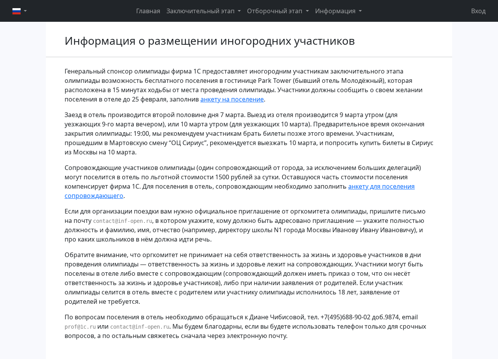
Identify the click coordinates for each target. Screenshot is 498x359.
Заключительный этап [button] (201, 11)
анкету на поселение (232, 99)
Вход (478, 11)
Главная (148, 11)
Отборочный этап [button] (275, 11)
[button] (19, 11)
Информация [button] (336, 11)
